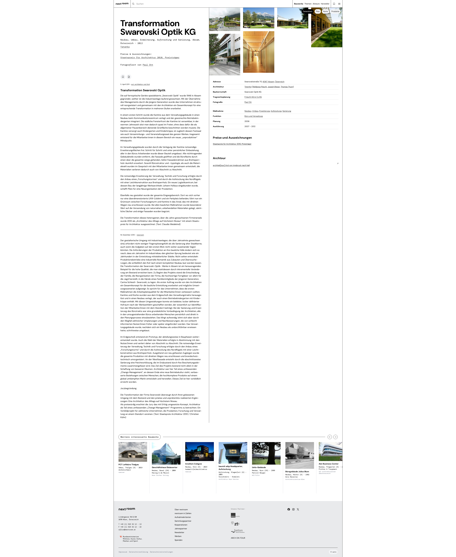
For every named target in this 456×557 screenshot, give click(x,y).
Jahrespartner (181, 528)
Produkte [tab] (335, 11)
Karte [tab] (325, 11)
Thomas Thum (287, 87)
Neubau (248, 111)
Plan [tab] (318, 11)
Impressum (123, 552)
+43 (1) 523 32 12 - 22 (130, 527)
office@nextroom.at (127, 530)
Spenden (178, 540)
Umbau (255, 111)
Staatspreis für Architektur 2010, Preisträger (149, 57)
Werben (178, 536)
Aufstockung (276, 111)
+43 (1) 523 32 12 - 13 (130, 524)
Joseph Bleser (274, 87)
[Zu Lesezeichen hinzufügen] (122, 76)
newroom (140, 235)
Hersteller (325, 4)
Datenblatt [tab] (307, 11)
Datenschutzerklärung (138, 552)
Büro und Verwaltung (254, 116)
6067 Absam (268, 81)
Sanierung (286, 111)
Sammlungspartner (183, 521)
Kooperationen (181, 525)
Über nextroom (181, 509)
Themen (308, 4)
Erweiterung (264, 111)
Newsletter (179, 532)
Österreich (279, 81)
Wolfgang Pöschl (260, 87)
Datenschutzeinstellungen (161, 552)
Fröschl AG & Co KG (253, 97)
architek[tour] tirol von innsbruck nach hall (231, 165)
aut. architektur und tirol (140, 84)
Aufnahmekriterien (183, 517)
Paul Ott (148, 64)
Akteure (316, 4)
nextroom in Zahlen (183, 513)
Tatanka (125, 46)
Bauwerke (298, 4)
